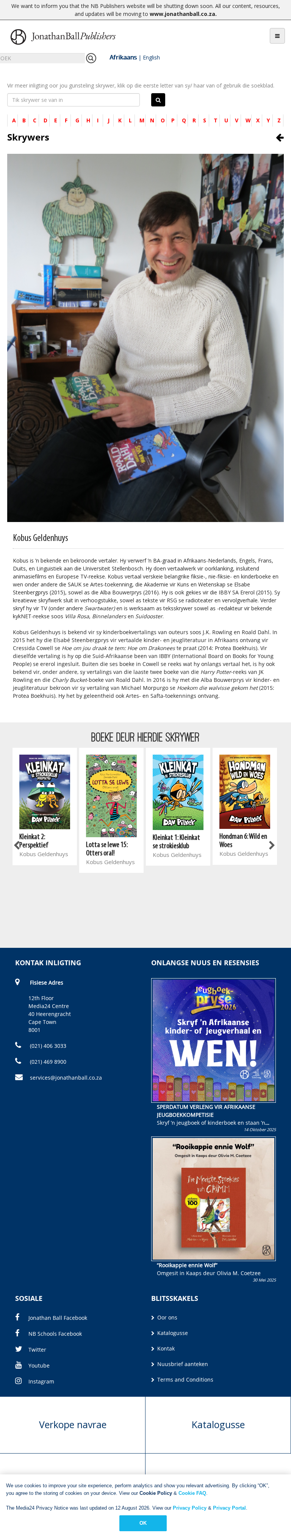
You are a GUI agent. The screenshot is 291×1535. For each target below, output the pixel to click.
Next (271, 846)
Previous (17, 846)
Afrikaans (123, 57)
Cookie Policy (155, 1493)
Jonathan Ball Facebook (57, 1317)
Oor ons (166, 1317)
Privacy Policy (190, 1508)
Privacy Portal (229, 1508)
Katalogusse (172, 1332)
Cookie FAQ (192, 1493)
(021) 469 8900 (47, 1061)
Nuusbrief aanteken (182, 1364)
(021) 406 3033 (47, 1045)
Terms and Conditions (184, 1379)
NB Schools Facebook (55, 1333)
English (151, 57)
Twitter (37, 1349)
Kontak (165, 1348)
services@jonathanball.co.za (66, 1077)
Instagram (41, 1381)
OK (143, 1523)
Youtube (39, 1365)
